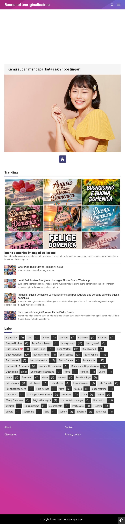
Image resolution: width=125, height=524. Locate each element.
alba (30, 337)
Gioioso (78, 389)
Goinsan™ (80, 519)
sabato (9, 411)
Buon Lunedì (39, 349)
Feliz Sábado (105, 383)
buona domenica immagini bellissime (30, 252)
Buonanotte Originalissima (85, 366)
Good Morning (99, 389)
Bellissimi (83, 337)
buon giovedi (68, 343)
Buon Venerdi (91, 354)
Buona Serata (66, 360)
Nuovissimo (99, 400)
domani (62, 377)
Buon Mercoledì (41, 354)
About (7, 427)
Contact (69, 427)
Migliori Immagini (42, 400)
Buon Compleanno (41, 343)
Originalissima (32, 406)
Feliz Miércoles (81, 383)
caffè (67, 371)
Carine (102, 371)
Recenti (98, 406)
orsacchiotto (55, 406)
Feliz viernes (42, 389)
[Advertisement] (62, 37)
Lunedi (100, 394)
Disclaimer (10, 434)
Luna (84, 394)
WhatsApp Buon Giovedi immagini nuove (40, 266)
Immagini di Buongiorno (40, 394)
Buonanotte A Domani (17, 366)
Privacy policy (73, 434)
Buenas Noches (14, 343)
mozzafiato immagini (72, 400)
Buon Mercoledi (14, 354)
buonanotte (89, 360)
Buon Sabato (66, 354)
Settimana (28, 411)
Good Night (11, 394)
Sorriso (63, 411)
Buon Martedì (89, 349)
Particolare (78, 406)
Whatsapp (101, 411)
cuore (9, 377)
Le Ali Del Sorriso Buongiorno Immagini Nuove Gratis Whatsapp (54, 280)
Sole (47, 411)
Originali (10, 406)
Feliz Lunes (34, 383)
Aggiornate (12, 337)
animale (64, 337)
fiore (61, 389)
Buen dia (102, 337)
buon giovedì (92, 343)
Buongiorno (12, 371)
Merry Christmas (14, 400)
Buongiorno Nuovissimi (42, 371)
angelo (45, 337)
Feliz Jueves (12, 383)
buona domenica (38, 360)
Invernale (66, 394)
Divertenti (27, 377)
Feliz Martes (57, 383)
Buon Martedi (64, 349)
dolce (45, 377)
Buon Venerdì (13, 360)
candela (84, 371)
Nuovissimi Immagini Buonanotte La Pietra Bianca (46, 312)
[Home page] (62, 159)
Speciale (81, 411)
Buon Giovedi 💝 (14, 349)
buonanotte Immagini (50, 366)
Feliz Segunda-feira (16, 389)
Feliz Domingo (83, 377)
